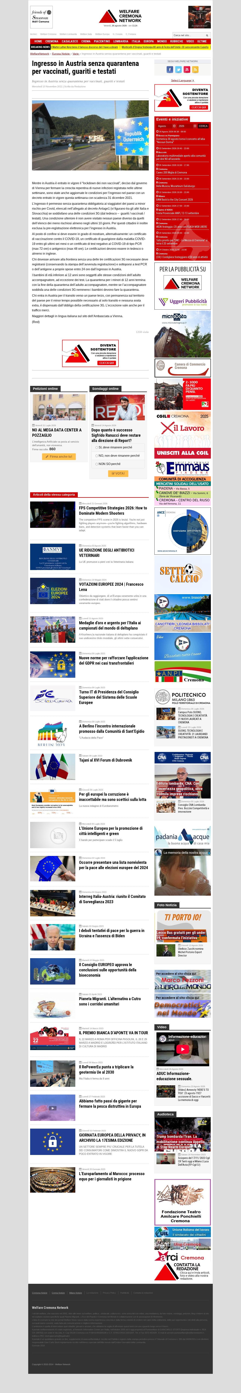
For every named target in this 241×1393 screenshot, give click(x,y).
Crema (86, 41)
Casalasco (70, 41)
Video (190, 41)
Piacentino (102, 41)
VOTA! (120, 473)
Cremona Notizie (39, 1293)
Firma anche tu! (60, 456)
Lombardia (120, 41)
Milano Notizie (75, 1293)
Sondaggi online (105, 389)
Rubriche (176, 41)
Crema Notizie (58, 1293)
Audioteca (165, 1114)
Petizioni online (45, 389)
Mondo (162, 41)
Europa (149, 41)
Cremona (51, 41)
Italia (136, 41)
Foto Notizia (167, 905)
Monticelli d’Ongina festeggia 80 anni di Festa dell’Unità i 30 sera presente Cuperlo (130, 47)
